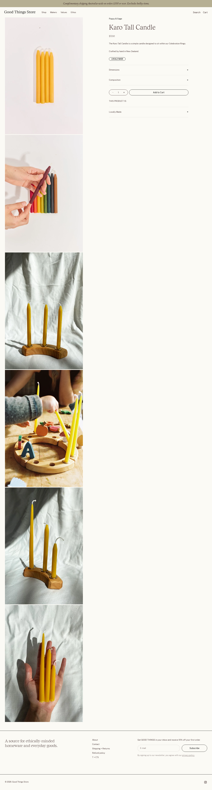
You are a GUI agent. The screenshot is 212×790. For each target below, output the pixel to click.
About (95, 740)
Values (64, 12)
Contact (95, 744)
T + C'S (95, 757)
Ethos (73, 12)
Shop (44, 12)
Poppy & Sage (115, 19)
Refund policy (98, 753)
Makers (53, 12)
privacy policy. (188, 755)
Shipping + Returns (101, 748)
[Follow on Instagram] (205, 782)
